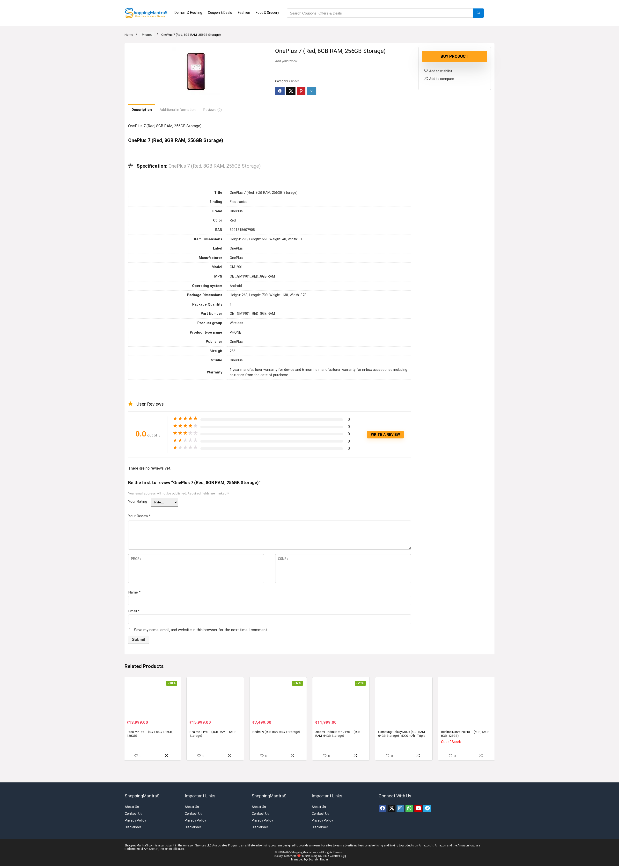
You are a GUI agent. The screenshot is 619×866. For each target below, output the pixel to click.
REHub (322, 854)
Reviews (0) (212, 109)
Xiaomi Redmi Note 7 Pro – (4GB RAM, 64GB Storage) (337, 732)
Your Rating (137, 501)
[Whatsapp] (409, 807)
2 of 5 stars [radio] (154, 500)
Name (134, 590)
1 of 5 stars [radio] (153, 500)
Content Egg (338, 854)
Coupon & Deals (220, 12)
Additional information (178, 109)
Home (129, 34)
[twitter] (391, 807)
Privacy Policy (135, 819)
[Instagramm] (400, 807)
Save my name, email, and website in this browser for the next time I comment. (201, 628)
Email (134, 609)
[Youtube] (418, 807)
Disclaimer (133, 825)
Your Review (139, 514)
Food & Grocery (267, 12)
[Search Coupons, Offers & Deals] (478, 13)
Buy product (455, 56)
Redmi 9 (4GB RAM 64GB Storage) (276, 730)
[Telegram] (427, 807)
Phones (147, 34)
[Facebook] (382, 807)
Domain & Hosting (188, 12)
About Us (132, 805)
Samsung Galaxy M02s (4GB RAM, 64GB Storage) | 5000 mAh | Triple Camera (402, 734)
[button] (261, 49)
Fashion (244, 12)
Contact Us (133, 812)
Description (142, 109)
